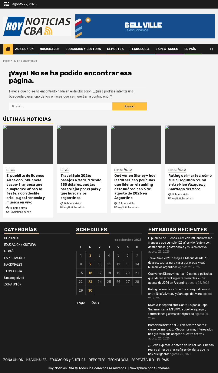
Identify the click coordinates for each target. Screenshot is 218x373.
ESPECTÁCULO (167, 49)
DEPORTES (115, 49)
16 (90, 273)
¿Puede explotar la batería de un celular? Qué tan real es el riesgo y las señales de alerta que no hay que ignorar (181, 349)
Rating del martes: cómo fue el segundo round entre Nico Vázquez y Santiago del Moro (190, 182)
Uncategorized (14, 277)
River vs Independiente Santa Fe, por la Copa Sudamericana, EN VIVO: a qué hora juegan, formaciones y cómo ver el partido (178, 309)
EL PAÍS (190, 49)
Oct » (95, 303)
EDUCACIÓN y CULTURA (83, 49)
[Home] (8, 49)
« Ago (80, 303)
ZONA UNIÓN (24, 49)
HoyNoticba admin (20, 212)
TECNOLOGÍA (139, 49)
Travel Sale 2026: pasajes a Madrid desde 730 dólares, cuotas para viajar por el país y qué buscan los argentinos (80, 187)
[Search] (211, 49)
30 (90, 290)
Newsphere (138, 368)
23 (90, 282)
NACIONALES (49, 49)
